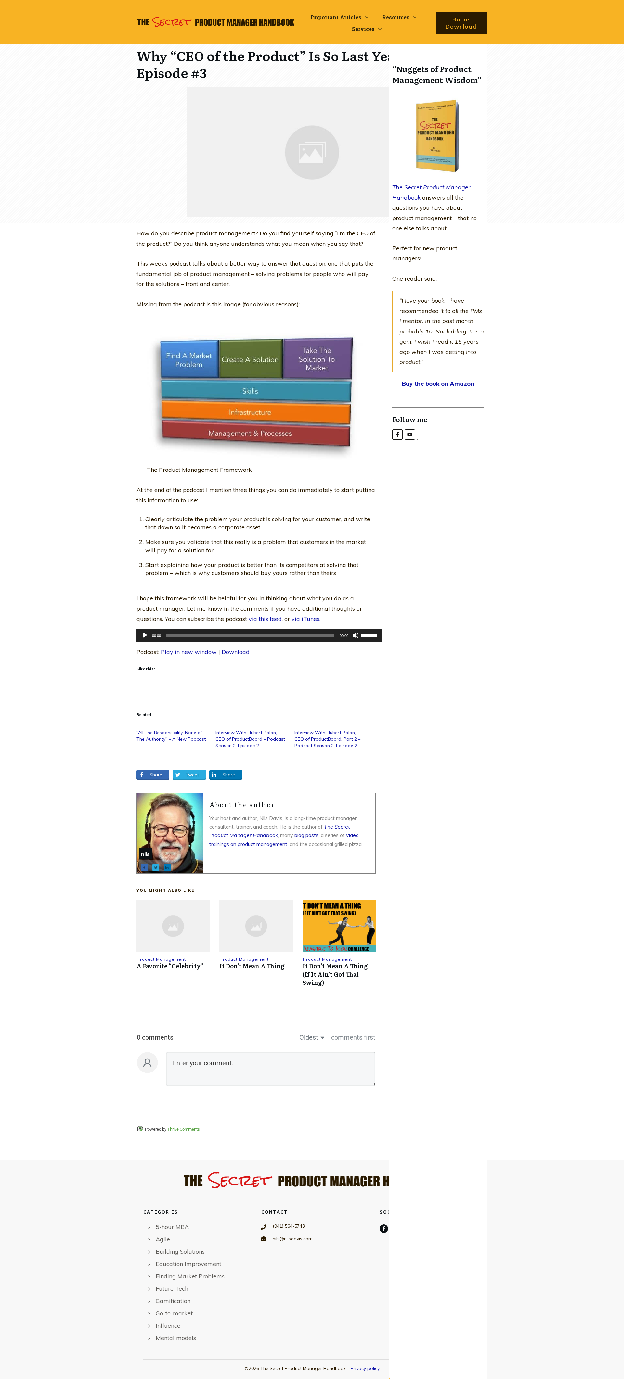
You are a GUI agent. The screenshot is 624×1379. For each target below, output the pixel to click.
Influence (168, 1325)
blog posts (306, 835)
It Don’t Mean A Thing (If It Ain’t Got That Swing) (335, 973)
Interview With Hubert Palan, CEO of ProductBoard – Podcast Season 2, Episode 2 (250, 739)
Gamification (173, 1301)
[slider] (370, 635)
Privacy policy (365, 1368)
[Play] (145, 635)
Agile (163, 1239)
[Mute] (355, 635)
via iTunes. (306, 618)
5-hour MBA (172, 1227)
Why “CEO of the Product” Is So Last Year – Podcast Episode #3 (300, 64)
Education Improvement (188, 1264)
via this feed (265, 618)
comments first (353, 1037)
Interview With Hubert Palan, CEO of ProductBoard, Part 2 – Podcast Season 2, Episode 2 (327, 739)
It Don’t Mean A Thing (252, 965)
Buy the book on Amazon (438, 383)
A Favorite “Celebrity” (169, 965)
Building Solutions (180, 1251)
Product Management (161, 959)
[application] (256, 635)
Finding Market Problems (190, 1276)
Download (236, 652)
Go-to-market (174, 1313)
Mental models (176, 1338)
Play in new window (189, 652)
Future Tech (172, 1288)
